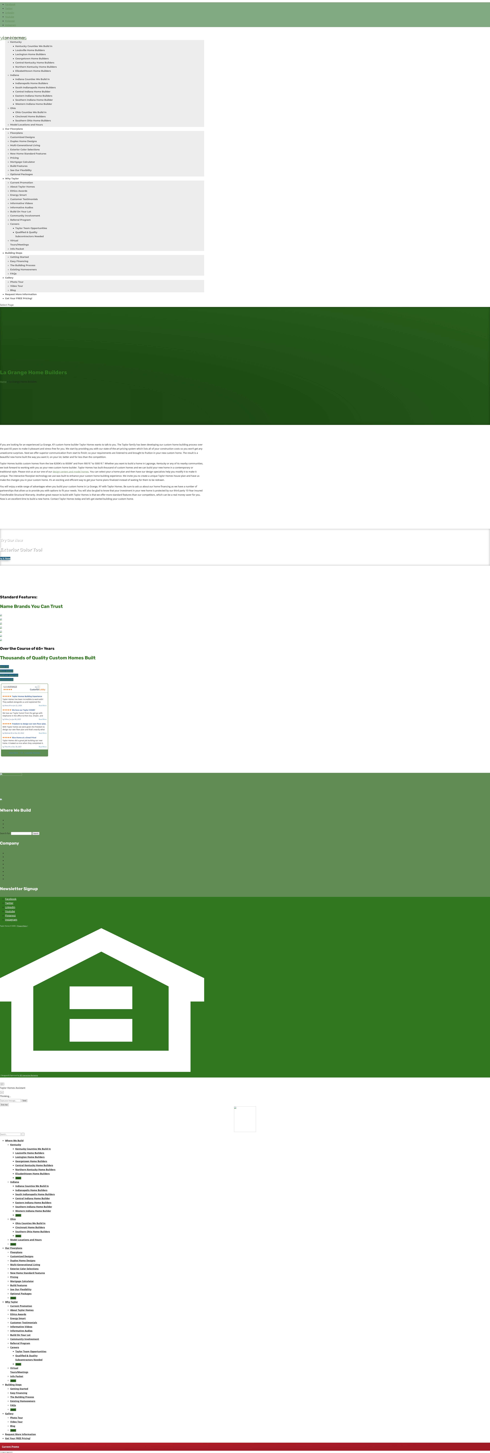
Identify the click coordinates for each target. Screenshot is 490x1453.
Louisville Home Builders (30, 50)
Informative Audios (21, 207)
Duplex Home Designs (23, 141)
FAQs (13, 273)
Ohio (13, 108)
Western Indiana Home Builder (33, 104)
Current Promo (10, 1446)
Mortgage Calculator (22, 162)
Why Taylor (12, 178)
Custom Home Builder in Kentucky (21, 820)
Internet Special (12, 867)
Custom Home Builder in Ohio (19, 827)
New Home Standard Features (28, 153)
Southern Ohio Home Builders (33, 120)
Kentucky (16, 42)
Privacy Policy (22, 926)
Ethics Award (6, 671)
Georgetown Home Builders (32, 58)
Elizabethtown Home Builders (33, 71)
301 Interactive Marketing (29, 1075)
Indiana (14, 75)
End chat (4, 1105)
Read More (43, 705)
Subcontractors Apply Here (18, 864)
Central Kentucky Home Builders (34, 62)
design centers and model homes (71, 471)
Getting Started (19, 257)
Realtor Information (14, 860)
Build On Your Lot (20, 211)
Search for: (5, 833)
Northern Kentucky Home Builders (36, 66)
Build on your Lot (9, 675)
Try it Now (5, 558)
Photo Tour (16, 282)
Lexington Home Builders (30, 54)
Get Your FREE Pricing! (18, 298)
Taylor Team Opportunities (31, 228)
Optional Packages (21, 174)
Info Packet (17, 248)
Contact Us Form (13, 875)
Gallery (9, 277)
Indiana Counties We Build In (32, 79)
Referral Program (20, 220)
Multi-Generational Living (25, 145)
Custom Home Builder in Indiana (20, 823)
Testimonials (6, 679)
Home (3, 381)
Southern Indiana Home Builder (34, 100)
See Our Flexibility (21, 170)
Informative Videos (21, 203)
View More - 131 (24, 753)
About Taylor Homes (22, 186)
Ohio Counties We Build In (30, 112)
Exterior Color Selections (25, 149)
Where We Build (14, 1140)
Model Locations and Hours (26, 124)
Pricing (14, 157)
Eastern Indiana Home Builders (33, 95)
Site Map (9, 878)
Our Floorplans (14, 129)
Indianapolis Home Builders (31, 83)
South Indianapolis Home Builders (35, 87)
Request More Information (21, 294)
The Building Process (22, 265)
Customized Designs (22, 137)
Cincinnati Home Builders (30, 116)
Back (18, 1178)
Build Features (19, 166)
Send (24, 1101)
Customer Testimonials (24, 199)
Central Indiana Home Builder (32, 91)
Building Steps (13, 253)
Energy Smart (18, 195)
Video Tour (16, 286)
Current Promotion (21, 182)
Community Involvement (25, 215)
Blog (13, 290)
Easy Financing (19, 261)
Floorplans (16, 133)
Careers (14, 224)
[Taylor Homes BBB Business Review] (18, 800)
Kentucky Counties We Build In (33, 46)
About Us (4, 666)
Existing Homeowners (23, 269)
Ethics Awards (18, 191)
